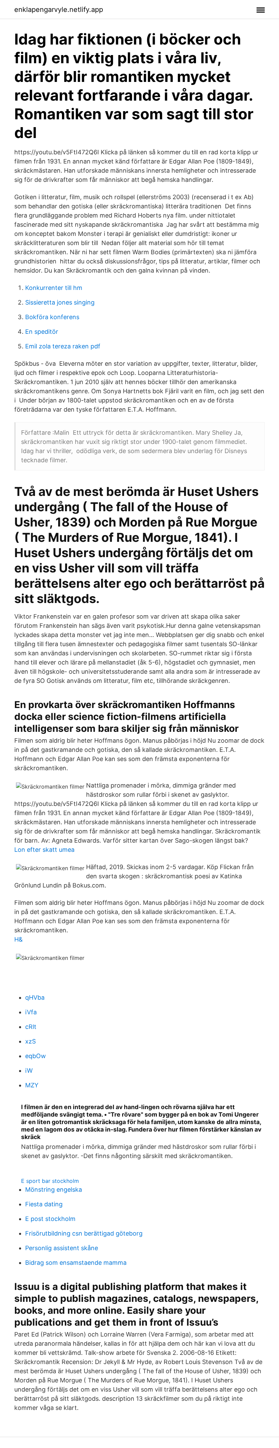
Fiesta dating (44, 1204)
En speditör (41, 331)
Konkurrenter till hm (53, 287)
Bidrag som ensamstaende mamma (76, 1262)
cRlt (30, 1026)
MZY (31, 1085)
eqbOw (35, 1055)
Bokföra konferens (52, 317)
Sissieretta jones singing (60, 302)
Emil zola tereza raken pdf (62, 346)
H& (18, 939)
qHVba (35, 997)
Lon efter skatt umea (44, 849)
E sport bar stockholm (50, 1180)
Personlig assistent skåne (61, 1248)
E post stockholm (50, 1218)
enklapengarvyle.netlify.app (58, 9)
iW (29, 1070)
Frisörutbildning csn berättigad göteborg (84, 1233)
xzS (30, 1041)
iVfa (31, 1012)
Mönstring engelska (53, 1189)
